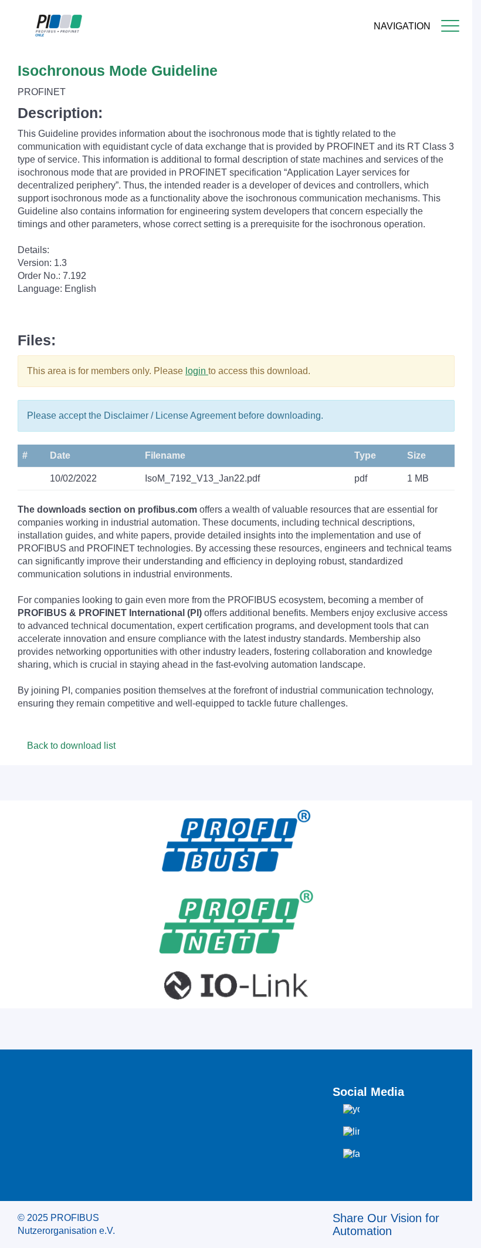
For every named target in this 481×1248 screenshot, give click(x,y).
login (196, 371)
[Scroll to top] (456, 1229)
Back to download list (70, 746)
